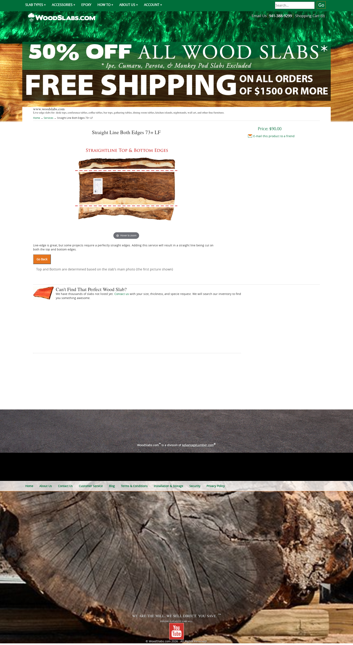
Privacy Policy (216, 486)
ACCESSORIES (62, 4)
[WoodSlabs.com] (62, 17)
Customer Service (91, 486)
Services (48, 117)
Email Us (259, 15)
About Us (45, 486)
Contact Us (65, 486)
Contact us (121, 294)
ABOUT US (127, 4)
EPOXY (86, 4)
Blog (112, 486)
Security (194, 486)
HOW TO (104, 4)
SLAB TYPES (34, 4)
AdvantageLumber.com (198, 445)
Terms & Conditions (134, 486)
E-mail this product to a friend (274, 136)
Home (37, 117)
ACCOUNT (151, 4)
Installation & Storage (168, 486)
